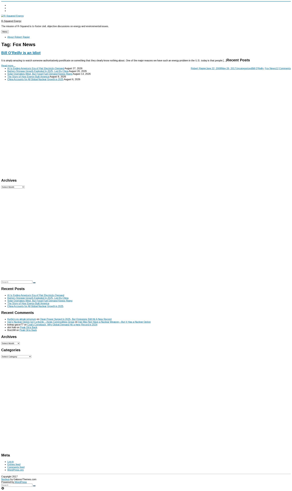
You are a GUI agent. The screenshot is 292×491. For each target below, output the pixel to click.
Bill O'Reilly (257, 68)
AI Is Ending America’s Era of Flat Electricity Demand (35, 68)
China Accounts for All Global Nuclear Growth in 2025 (35, 79)
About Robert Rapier (18, 37)
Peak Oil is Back (28, 327)
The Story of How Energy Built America (28, 76)
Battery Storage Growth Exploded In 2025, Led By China (37, 71)
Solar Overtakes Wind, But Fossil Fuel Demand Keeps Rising (39, 74)
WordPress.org (15, 470)
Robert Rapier (198, 68)
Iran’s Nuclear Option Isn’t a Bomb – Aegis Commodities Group (40, 322)
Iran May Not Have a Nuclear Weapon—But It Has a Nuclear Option (114, 322)
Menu (4, 32)
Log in (10, 461)
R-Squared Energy (11, 21)
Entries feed (13, 464)
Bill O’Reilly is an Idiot (21, 53)
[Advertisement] (24, 129)
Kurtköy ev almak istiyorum (21, 319)
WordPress (20, 482)
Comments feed (15, 467)
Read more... (8, 65)
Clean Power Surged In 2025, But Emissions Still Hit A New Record (75, 319)
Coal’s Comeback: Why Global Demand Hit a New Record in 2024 (62, 324)
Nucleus (5, 479)
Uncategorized (244, 68)
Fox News (270, 68)
